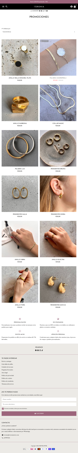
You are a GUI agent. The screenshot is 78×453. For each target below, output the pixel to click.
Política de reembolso (8, 381)
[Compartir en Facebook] (39, 11)
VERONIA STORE (43, 446)
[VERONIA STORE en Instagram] (40, 350)
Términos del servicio (8, 384)
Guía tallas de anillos (7, 364)
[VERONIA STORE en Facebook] (36, 350)
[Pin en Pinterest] (41, 11)
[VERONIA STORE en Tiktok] (42, 350)
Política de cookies (7, 378)
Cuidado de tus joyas (7, 367)
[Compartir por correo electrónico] (45, 11)
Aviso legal (5, 373)
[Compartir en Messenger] (47, 11)
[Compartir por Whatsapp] (43, 11)
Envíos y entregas (6, 361)
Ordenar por (6, 29)
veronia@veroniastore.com (10, 435)
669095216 (6, 438)
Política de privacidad (8, 375)
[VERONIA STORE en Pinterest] (38, 350)
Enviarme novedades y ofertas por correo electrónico (15, 408)
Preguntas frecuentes (7, 370)
